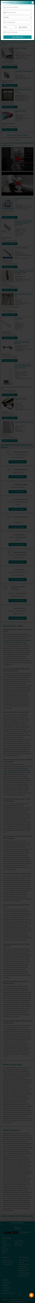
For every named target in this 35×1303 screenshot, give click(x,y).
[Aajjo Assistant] (31, 1295)
